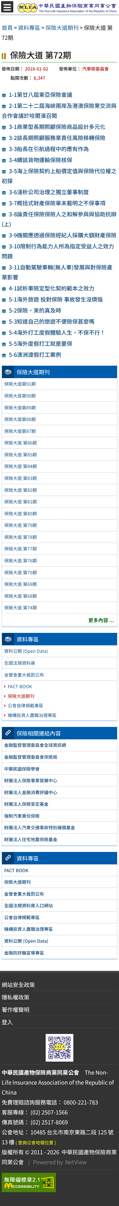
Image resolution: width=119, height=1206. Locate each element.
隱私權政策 (15, 997)
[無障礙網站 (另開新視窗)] (59, 1182)
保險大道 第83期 (20, 478)
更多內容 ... (101, 619)
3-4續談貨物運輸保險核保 (40, 160)
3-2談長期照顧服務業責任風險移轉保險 (57, 138)
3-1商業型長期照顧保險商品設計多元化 (57, 127)
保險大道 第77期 (20, 548)
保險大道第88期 (20, 419)
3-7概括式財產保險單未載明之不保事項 (57, 203)
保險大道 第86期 (20, 442)
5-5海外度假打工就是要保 (40, 343)
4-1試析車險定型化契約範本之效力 (51, 288)
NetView (76, 1162)
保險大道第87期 (20, 431)
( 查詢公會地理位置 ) (35, 1142)
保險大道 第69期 (20, 584)
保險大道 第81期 (20, 501)
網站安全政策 (18, 985)
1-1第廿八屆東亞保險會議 (40, 94)
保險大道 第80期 (20, 513)
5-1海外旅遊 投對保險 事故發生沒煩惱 (56, 299)
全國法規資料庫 (19, 662)
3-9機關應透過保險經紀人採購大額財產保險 (63, 235)
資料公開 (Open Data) (26, 651)
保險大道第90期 (20, 395)
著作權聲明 (15, 1009)
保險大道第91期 (20, 383)
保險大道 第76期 (20, 560)
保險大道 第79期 (20, 525)
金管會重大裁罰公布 (24, 674)
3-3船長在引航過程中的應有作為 (49, 149)
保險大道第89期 (20, 407)
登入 (7, 1022)
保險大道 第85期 (20, 454)
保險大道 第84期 (20, 466)
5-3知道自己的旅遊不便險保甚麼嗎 (51, 321)
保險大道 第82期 (20, 490)
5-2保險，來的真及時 (35, 310)
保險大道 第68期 (20, 595)
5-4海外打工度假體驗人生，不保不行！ (57, 332)
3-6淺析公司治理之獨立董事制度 (49, 192)
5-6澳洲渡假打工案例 (35, 354)
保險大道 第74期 (20, 607)
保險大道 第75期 (20, 572)
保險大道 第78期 (20, 537)
